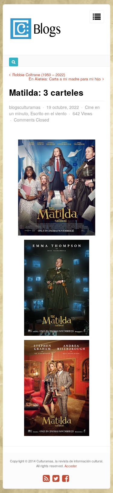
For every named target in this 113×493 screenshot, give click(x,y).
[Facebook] (65, 478)
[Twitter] (55, 478)
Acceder (70, 465)
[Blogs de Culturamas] (35, 41)
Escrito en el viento (48, 113)
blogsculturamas (24, 107)
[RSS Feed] (46, 478)
